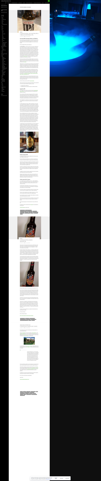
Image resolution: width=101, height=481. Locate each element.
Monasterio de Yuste (34, 394)
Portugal (2, 88)
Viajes (1, 82)
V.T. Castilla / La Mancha (4, 42)
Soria (2, 77)
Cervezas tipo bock (33, 319)
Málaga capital (3, 74)
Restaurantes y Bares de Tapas (4, 53)
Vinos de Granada (4, 43)
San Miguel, (28, 73)
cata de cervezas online (28, 210)
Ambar (31, 73)
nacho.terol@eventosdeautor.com (24, 379)
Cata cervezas (28, 391)
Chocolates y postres (4, 19)
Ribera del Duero (3, 38)
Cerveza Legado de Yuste (28, 326)
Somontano (3, 40)
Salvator (33, 320)
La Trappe (37, 367)
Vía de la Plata (3, 91)
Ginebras (2, 21)
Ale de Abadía (34, 332)
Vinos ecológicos (3, 45)
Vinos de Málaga (3, 44)
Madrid (2, 56)
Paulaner (30, 320)
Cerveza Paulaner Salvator (26, 240)
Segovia (2, 75)
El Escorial (3, 62)
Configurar (67, 478)
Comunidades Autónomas (4, 24)
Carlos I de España (25, 335)
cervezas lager (28, 319)
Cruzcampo (25, 73)
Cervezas (21, 238)
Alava (2, 83)
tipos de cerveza (22, 395)
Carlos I (21, 391)
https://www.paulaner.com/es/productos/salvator (26, 315)
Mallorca (3, 37)
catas (37, 391)
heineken (34, 393)
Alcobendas (3, 57)
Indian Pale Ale (32, 80)
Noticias (2, 23)
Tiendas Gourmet (3, 79)
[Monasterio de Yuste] (29, 341)
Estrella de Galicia (35, 73)
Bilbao (2, 55)
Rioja (2, 39)
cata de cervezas (23, 210)
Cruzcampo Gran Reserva (30, 368)
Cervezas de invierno (23, 319)
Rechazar (61, 478)
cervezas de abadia (27, 392)
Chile (2, 35)
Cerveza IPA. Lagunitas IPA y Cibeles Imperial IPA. (29, 34)
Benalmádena (3, 72)
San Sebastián (3, 89)
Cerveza (31, 204)
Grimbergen (33, 367)
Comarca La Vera (23, 393)
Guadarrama (3, 63)
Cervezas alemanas (32, 318)
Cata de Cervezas (22, 207)
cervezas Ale (27, 318)
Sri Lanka (25, 61)
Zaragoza (3, 78)
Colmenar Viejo (3, 61)
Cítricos (2, 20)
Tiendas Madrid (3, 81)
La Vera (25, 394)
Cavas (2, 34)
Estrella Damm (26, 74)
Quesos (2, 26)
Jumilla (2, 36)
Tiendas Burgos (3, 80)
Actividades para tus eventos (4, 95)
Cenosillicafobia (23, 318)
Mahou (23, 74)
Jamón (2, 22)
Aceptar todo (56, 478)
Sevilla (2, 76)
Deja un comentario (27, 36)
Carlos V (25, 391)
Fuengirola (3, 73)
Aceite (2, 17)
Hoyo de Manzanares (4, 64)
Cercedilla (3, 59)
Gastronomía (2, 16)
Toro (2, 41)
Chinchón (3, 60)
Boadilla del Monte (4, 58)
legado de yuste (29, 394)
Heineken (24, 332)
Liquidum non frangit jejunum (24, 320)
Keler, (20, 74)
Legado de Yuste (22, 333)
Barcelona (3, 54)
